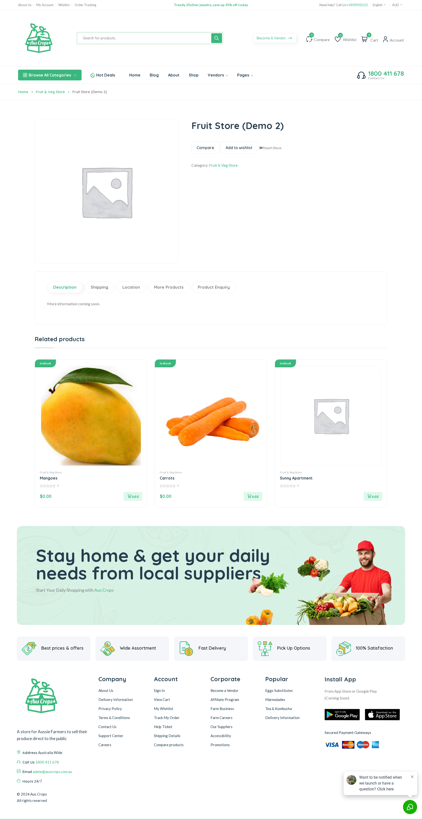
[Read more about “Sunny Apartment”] (373, 496)
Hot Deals (105, 75)
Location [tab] (131, 287)
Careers (104, 745)
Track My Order (166, 717)
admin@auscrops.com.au (52, 771)
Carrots (167, 478)
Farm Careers (221, 717)
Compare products (169, 745)
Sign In (159, 690)
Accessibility (221, 735)
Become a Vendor (225, 690)
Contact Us (107, 726)
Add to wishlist (239, 147)
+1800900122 (357, 5)
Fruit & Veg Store (50, 91)
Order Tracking (85, 5)
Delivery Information (115, 699)
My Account (44, 5)
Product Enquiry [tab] (214, 287)
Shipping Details (167, 735)
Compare (205, 147)
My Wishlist (163, 708)
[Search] (216, 38)
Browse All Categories (50, 75)
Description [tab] (64, 287)
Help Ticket (163, 726)
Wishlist (64, 5)
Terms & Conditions (114, 717)
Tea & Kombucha (278, 708)
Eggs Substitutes (279, 690)
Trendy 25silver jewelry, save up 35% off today (211, 5)
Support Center (110, 735)
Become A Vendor (272, 38)
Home (23, 91)
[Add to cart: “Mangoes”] (133, 496)
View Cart (162, 699)
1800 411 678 (386, 73)
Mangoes (48, 478)
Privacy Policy (110, 708)
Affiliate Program (225, 699)
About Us (25, 5)
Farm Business (222, 708)
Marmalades (275, 699)
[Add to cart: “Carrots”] (253, 496)
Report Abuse (272, 148)
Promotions (220, 745)
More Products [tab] (169, 287)
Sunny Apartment (296, 478)
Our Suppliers (221, 726)
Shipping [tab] (99, 287)
